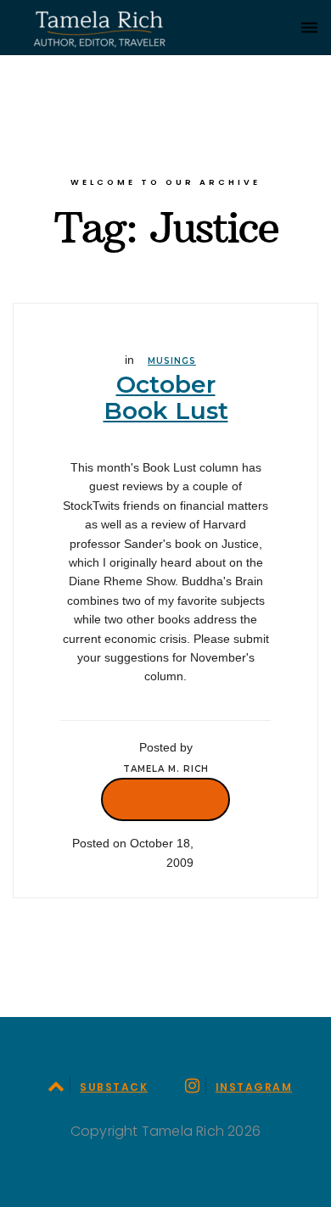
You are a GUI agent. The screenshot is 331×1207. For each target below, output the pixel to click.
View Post (165, 799)
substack (114, 1087)
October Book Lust (166, 397)
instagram (254, 1087)
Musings (172, 360)
